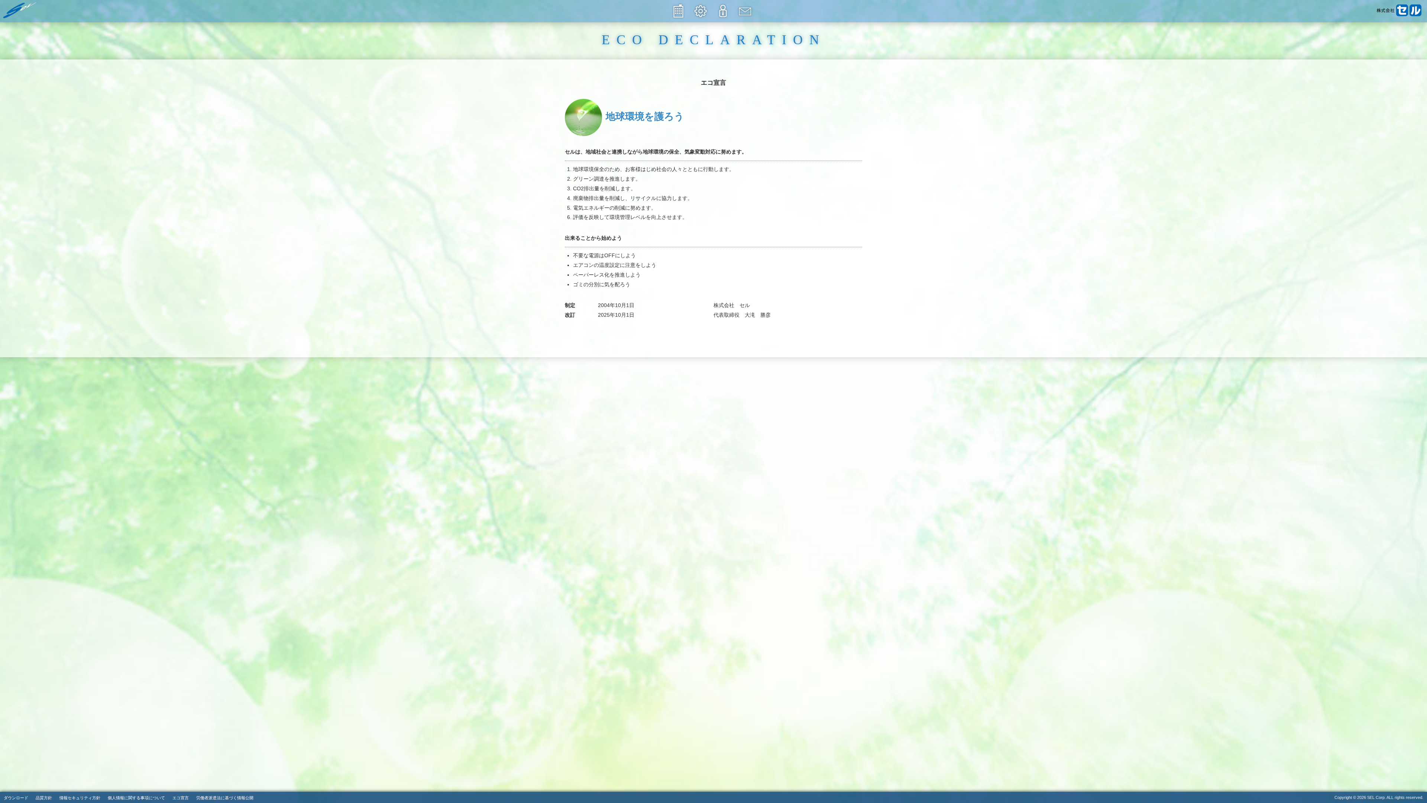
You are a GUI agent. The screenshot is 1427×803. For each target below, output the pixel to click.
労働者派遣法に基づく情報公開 (224, 798)
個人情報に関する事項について (136, 798)
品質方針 (44, 798)
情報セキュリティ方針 (79, 798)
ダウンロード (16, 798)
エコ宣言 (180, 798)
